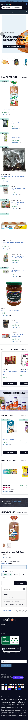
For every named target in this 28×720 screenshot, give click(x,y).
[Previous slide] (2, 34)
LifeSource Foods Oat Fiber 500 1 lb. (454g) (13, 176)
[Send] (24, 589)
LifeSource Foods (5, 174)
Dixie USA (13, 186)
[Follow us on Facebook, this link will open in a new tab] (2, 677)
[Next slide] (26, 34)
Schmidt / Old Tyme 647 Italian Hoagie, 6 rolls (17, 203)
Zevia (4, 481)
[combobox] (11, 7)
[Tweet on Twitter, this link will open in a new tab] (23, 610)
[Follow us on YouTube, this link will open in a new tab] (11, 677)
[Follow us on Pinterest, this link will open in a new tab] (8, 677)
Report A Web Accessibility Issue (12, 652)
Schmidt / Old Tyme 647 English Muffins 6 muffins (12, 243)
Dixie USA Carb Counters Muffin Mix (18, 189)
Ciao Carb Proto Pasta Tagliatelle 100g (17, 335)
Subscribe (6, 665)
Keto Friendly (4, 12)
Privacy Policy (4, 696)
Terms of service (11, 696)
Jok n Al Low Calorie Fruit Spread (10, 310)
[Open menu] (2, 4)
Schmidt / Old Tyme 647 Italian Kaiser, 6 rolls (17, 256)
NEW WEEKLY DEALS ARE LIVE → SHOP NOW (14, 1)
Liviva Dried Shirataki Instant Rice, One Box (8, 438)
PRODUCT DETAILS (21, 512)
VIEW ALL (24, 77)
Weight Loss (13, 12)
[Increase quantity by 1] (10, 583)
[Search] (24, 7)
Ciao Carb (14, 120)
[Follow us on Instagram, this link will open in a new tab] (5, 677)
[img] (4, 545)
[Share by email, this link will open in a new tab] (26, 610)
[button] (22, 4)
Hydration (21, 12)
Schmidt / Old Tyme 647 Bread (9, 110)
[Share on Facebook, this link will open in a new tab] (17, 610)
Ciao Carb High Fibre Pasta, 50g (18, 122)
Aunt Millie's (4, 561)
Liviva (4, 435)
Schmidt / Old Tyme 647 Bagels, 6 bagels (17, 136)
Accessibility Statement (21, 696)
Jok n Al (3, 308)
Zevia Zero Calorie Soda (9, 483)
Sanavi (13, 268)
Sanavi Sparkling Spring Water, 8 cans (17, 270)
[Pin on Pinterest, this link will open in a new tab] (20, 610)
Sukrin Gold (14, 322)
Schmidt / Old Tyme (6, 108)
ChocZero (5, 369)
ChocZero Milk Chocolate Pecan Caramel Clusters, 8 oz (10, 373)
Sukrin (13, 320)
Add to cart (10, 383)
